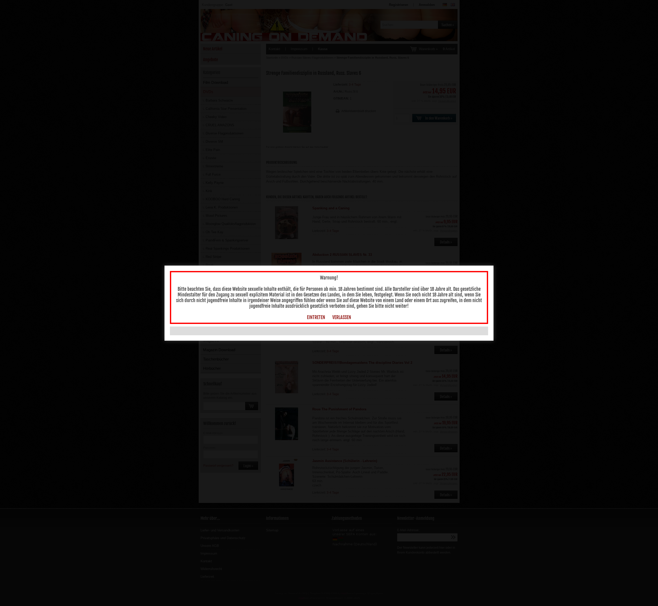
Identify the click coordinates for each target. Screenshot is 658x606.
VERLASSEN (341, 317)
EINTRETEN (316, 317)
